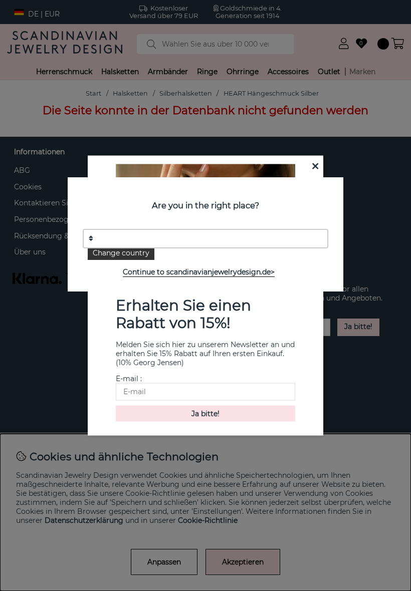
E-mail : (129, 378)
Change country (121, 252)
